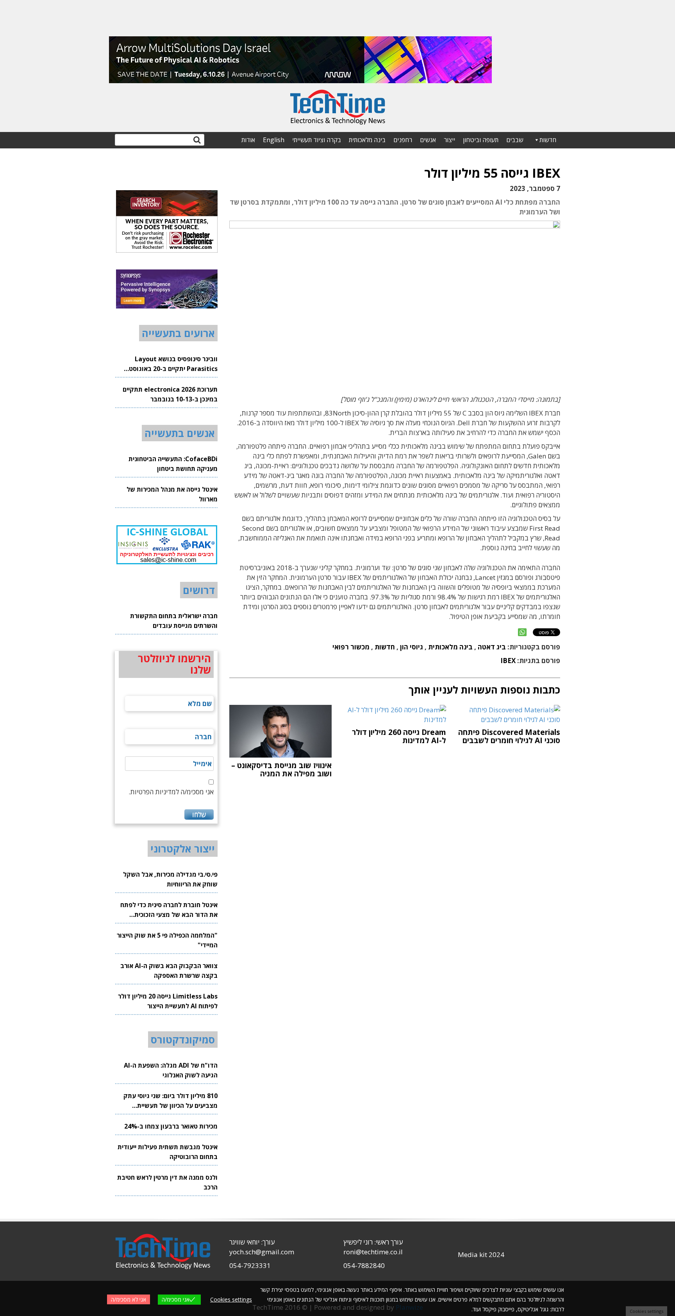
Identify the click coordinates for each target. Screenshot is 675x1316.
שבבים (514, 140)
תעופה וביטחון (480, 140)
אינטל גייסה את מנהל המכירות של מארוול (172, 494)
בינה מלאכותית (367, 140)
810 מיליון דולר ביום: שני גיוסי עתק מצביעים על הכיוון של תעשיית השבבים (170, 1101)
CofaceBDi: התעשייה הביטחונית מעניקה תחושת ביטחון (173, 464)
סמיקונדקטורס (183, 1039)
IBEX (508, 660)
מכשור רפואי (351, 646)
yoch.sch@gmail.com (261, 1251)
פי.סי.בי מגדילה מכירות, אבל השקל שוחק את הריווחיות (170, 879)
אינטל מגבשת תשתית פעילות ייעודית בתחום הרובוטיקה (168, 1152)
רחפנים (402, 140)
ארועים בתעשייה (178, 333)
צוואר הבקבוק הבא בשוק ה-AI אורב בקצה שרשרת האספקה (169, 970)
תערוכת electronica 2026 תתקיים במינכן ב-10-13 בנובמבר (170, 394)
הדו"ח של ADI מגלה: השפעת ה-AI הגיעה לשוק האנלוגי (171, 1070)
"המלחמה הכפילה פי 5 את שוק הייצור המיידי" (167, 940)
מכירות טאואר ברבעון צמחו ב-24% (171, 1126)
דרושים (199, 590)
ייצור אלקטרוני (182, 848)
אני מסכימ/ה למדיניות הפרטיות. (171, 791)
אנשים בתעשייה (180, 433)
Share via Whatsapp (522, 632)
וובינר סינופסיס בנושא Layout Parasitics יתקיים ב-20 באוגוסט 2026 (173, 364)
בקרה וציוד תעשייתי (316, 140)
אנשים (428, 140)
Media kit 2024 (481, 1254)
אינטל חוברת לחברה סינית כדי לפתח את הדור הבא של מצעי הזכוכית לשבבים (169, 910)
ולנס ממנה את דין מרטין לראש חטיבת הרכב (167, 1182)
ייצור (449, 140)
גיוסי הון (411, 646)
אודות (248, 140)
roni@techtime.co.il (373, 1251)
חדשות (547, 140)
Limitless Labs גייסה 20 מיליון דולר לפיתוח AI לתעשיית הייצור (168, 1001)
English (273, 140)
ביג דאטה (492, 646)
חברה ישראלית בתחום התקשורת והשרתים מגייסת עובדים (174, 621)
